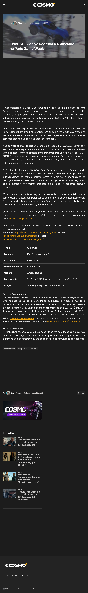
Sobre (5, 575)
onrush (33, 349)
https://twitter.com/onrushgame (19, 235)
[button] (4, 4)
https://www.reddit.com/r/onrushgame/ (23, 239)
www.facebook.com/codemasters (64, 321)
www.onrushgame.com (20, 218)
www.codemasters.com (22, 318)
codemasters (9, 349)
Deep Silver (22, 349)
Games (81, 393)
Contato (14, 575)
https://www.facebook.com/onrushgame (35, 232)
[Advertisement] (44, 83)
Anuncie (25, 575)
